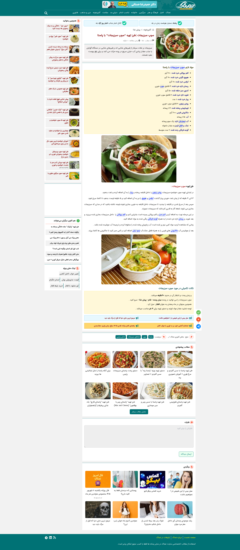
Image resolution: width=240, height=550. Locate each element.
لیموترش (182, 121)
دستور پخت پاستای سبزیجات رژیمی (125, 372)
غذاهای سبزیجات (134, 337)
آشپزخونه (96, 12)
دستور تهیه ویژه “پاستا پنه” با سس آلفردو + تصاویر (152, 372)
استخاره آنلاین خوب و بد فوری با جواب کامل (172, 326)
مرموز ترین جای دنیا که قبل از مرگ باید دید (119, 318)
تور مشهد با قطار (71, 285)
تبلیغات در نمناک (163, 537)
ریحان (181, 218)
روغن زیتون (157, 192)
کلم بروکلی (121, 214)
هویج (144, 198)
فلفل (181, 125)
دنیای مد (113, 12)
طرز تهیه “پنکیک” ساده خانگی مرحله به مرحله (65, 226)
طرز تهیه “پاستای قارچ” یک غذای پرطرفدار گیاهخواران (98, 403)
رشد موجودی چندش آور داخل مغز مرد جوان (180, 522)
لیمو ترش (136, 230)
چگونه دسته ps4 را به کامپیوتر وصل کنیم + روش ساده (64, 232)
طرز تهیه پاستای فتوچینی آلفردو (180, 403)
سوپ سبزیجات (177, 67)
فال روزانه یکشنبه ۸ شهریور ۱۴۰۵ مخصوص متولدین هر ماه (98, 492)
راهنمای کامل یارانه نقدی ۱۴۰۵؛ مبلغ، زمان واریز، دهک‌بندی (114, 326)
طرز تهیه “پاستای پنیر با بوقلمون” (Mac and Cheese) (125, 403)
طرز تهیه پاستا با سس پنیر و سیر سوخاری (152, 403)
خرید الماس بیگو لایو (152, 491)
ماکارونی (174, 230)
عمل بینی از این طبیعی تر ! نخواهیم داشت (173, 318)
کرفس (151, 198)
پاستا (150, 337)
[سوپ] (139, 158)
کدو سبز (162, 214)
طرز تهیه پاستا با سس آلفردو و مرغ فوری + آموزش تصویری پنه (179, 374)
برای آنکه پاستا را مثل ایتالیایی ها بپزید (97, 372)
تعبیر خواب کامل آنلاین (69, 273)
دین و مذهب (85, 12)
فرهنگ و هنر (153, 12)
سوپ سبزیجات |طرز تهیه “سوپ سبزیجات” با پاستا (125, 35)
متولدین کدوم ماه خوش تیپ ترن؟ (125, 522)
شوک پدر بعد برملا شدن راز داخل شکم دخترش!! (153, 522)
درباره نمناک (177, 537)
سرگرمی (142, 12)
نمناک (168, 12)
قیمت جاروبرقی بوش (70, 279)
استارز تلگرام (54, 279)
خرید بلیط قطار (56, 285)
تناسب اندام (124, 12)
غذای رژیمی (120, 337)
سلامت (105, 12)
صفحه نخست (190, 537)
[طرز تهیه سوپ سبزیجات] (139, 259)
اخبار (162, 12)
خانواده (134, 12)
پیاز (131, 192)
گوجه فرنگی (153, 218)
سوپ (162, 86)
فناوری (75, 12)
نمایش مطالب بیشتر (139, 411)
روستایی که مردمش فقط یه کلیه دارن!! (125, 492)
